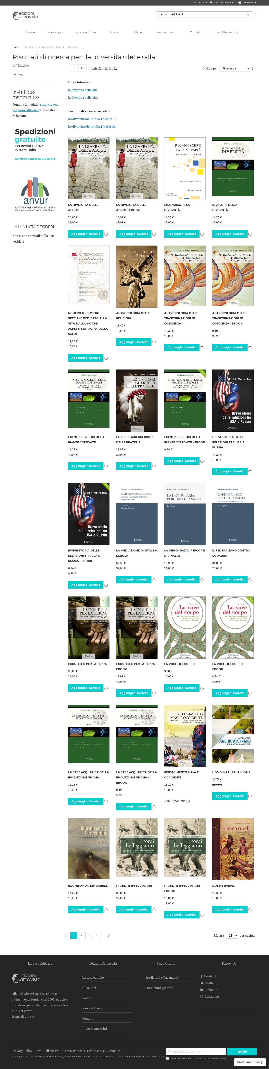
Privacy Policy (219, 1058)
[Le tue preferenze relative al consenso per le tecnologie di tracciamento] (250, 1062)
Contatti (87, 1018)
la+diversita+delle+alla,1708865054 (92, 126)
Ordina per (210, 68)
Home (16, 47)
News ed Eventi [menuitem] (165, 32)
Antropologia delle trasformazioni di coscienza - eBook (229, 318)
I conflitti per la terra (87, 664)
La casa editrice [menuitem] (85, 32)
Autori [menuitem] (113, 32)
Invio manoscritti (94, 1029)
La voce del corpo (179, 664)
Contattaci (114, 1051)
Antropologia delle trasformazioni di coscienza (181, 318)
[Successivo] (108, 935)
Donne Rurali (223, 885)
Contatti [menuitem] (195, 32)
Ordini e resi (96, 1051)
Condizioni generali (159, 988)
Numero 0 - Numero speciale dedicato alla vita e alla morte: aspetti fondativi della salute (88, 323)
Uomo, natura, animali (231, 772)
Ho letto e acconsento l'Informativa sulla (198, 1058)
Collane (87, 998)
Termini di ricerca (46, 1051)
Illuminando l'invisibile (88, 885)
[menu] (134, 32)
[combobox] (204, 14)
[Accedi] (239, 2)
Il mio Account (199, 2)
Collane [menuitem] (137, 32)
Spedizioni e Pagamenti (161, 977)
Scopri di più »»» (23, 1016)
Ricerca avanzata (73, 1051)
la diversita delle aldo (83, 97)
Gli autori (89, 988)
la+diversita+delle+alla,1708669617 (92, 119)
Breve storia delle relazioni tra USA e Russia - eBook (84, 556)
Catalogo (18, 74)
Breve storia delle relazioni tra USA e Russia (228, 442)
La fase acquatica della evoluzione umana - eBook (136, 777)
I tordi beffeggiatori (134, 885)
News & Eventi (92, 1008)
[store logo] (25, 15)
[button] (105, 233)
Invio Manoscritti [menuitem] (226, 32)
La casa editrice (93, 977)
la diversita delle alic (82, 90)
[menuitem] (31, 32)
